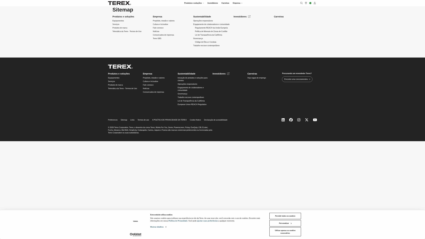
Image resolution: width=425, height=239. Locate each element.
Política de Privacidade (178, 221)
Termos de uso (143, 120)
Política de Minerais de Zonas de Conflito (211, 31)
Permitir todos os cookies (285, 216)
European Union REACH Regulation (192, 104)
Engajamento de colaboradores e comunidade (211, 24)
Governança (198, 38)
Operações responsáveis (203, 21)
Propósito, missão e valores (164, 21)
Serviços (115, 24)
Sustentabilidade (202, 16)
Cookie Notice (195, 120)
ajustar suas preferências (207, 221)
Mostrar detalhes (157, 227)
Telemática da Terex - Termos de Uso (126, 31)
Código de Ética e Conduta (205, 42)
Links (132, 120)
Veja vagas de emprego (256, 78)
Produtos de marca (119, 28)
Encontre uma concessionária (296, 79)
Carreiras (225, 3)
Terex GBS (157, 38)
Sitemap (124, 120)
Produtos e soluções (123, 16)
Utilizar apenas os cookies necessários (285, 231)
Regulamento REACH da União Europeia (211, 28)
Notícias (156, 31)
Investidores (213, 3)
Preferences (113, 120)
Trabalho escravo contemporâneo (206, 45)
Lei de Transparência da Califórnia (208, 35)
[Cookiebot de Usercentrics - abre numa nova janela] (135, 234)
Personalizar (284, 223)
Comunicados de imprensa (163, 35)
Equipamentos (118, 21)
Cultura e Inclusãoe (160, 24)
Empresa (157, 16)
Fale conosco (158, 28)
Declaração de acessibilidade (215, 120)
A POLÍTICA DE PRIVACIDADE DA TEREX (169, 120)
